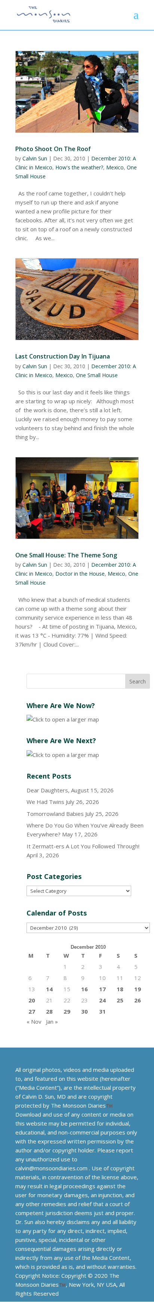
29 (67, 1011)
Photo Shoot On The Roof (53, 149)
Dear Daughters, (48, 790)
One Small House (97, 375)
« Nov (34, 1021)
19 (137, 989)
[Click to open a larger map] (63, 719)
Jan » (52, 1021)
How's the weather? (79, 167)
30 (84, 1011)
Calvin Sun (34, 158)
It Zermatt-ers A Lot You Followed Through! (83, 846)
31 (102, 1011)
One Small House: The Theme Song (66, 555)
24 (102, 1000)
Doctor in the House (80, 573)
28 (49, 1011)
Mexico (115, 167)
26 (137, 1000)
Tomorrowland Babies (55, 813)
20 (31, 1000)
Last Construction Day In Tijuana (62, 356)
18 (120, 989)
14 (49, 989)
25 (120, 1000)
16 (84, 989)
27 (31, 1011)
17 (102, 989)
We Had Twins (45, 801)
